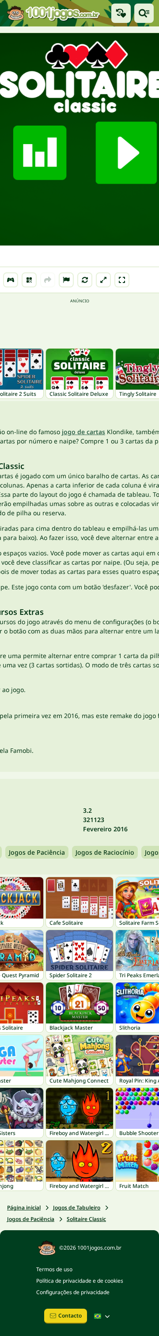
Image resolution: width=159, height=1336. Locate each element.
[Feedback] (66, 279)
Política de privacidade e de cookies (79, 1280)
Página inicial (24, 1207)
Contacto (70, 1315)
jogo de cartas (83, 432)
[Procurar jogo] (144, 13)
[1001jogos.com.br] (53, 13)
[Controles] (10, 279)
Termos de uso (54, 1269)
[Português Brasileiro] (103, 1316)
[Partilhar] (47, 279)
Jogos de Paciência (37, 852)
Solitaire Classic (86, 1219)
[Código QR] (29, 279)
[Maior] (103, 279)
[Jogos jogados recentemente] (121, 13)
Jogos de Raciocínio (105, 852)
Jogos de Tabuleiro (76, 1207)
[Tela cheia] (121, 279)
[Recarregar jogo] (84, 279)
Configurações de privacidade (73, 1292)
